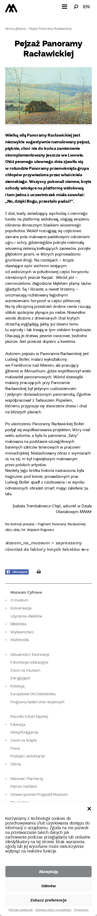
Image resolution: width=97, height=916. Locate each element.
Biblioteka (18, 624)
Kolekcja (17, 686)
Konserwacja (21, 608)
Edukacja (17, 725)
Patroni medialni (23, 787)
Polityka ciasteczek (21, 910)
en (86, 6)
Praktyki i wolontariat (27, 756)
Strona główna (15, 29)
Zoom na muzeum (25, 671)
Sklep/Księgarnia (24, 732)
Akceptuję (48, 871)
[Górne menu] (64, 6)
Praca (15, 748)
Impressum (81, 910)
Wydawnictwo (22, 632)
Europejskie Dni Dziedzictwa (33, 694)
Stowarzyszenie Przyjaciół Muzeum (39, 795)
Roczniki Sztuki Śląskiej (29, 717)
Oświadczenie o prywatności (53, 910)
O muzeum (19, 600)
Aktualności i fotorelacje (29, 655)
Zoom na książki (23, 740)
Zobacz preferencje (48, 900)
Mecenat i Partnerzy (26, 779)
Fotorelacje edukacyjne (29, 662)
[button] (89, 808)
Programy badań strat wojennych (37, 702)
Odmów (48, 886)
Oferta (15, 764)
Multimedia (19, 640)
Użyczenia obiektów (26, 616)
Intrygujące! (20, 678)
